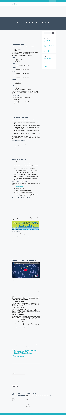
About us (27, 395)
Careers (27, 396)
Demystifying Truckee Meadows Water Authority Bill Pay (23, 353)
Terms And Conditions (28, 408)
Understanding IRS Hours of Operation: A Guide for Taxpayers (20, 357)
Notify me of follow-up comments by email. (18, 381)
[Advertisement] (33, 11)
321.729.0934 (14, 403)
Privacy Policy (27, 405)
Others (13, 355)
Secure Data (28, 406)
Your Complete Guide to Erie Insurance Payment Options (41, 400)
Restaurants (45, 66)
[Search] (53, 33)
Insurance (45, 63)
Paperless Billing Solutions (27, 401)
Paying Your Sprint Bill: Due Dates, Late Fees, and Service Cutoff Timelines (25, 350)
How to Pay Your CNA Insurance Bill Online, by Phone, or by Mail (42, 395)
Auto (44, 59)
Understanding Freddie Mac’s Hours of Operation (18, 356)
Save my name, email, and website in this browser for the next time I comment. (24, 379)
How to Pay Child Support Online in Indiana (20, 351)
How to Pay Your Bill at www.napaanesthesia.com (22, 352)
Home (27, 399)
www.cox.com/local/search (19, 186)
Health (45, 62)
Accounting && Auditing (47, 58)
